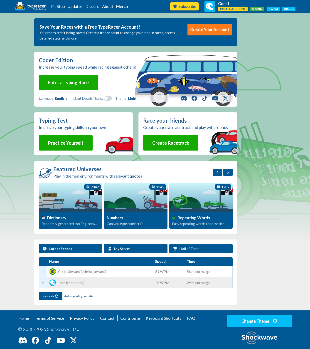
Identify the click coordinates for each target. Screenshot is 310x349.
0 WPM (273, 9)
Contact (107, 318)
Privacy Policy (82, 318)
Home (23, 318)
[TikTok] (204, 98)
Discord (92, 6)
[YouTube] (215, 98)
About (107, 6)
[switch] (108, 98)
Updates (75, 6)
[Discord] (183, 98)
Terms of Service (49, 318)
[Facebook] (194, 98)
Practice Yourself (66, 143)
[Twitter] (225, 98)
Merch (122, 6)
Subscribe (187, 6)
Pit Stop (58, 6)
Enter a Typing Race (68, 82)
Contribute (130, 318)
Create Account (233, 9)
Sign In (257, 9)
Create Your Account (209, 29)
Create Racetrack (170, 143)
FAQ (191, 318)
